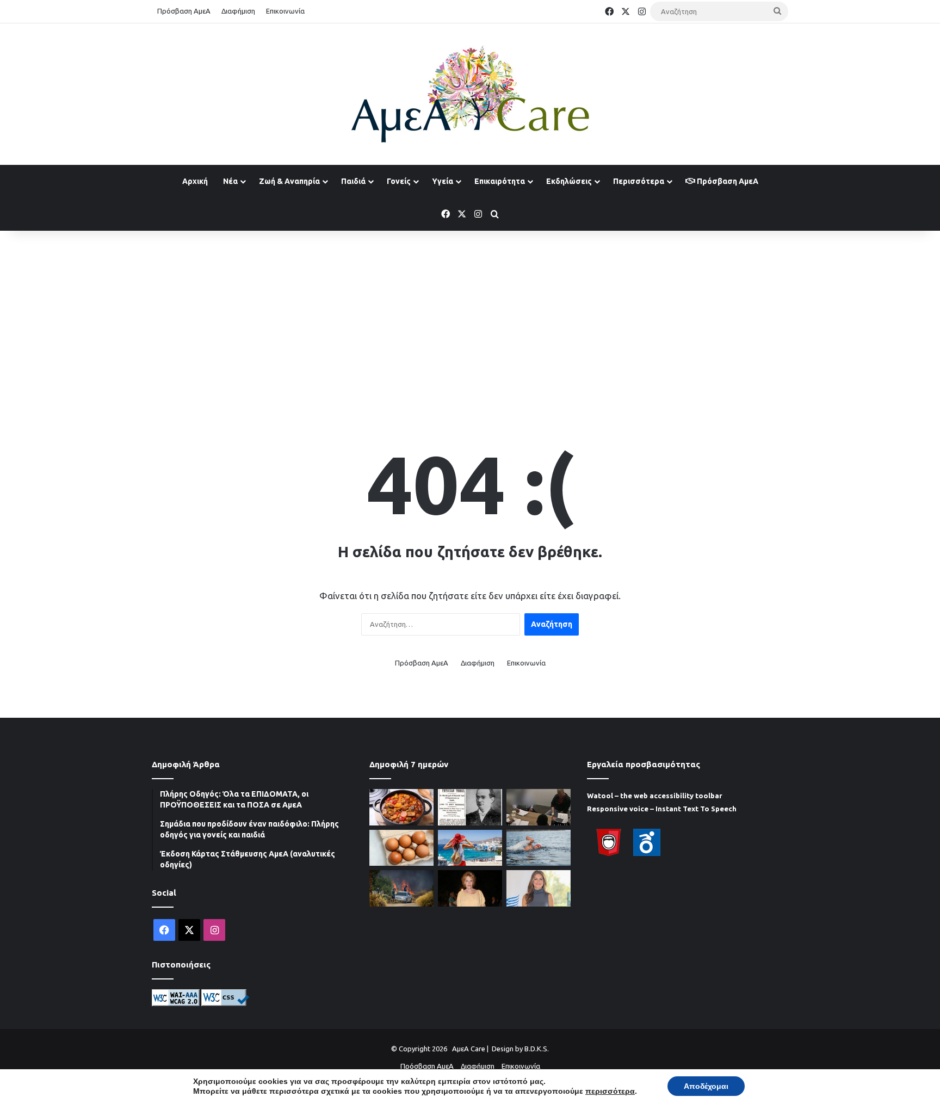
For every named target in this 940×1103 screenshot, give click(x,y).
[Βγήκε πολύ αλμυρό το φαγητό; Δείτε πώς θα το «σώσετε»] (401, 807)
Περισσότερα (638, 181)
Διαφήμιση (238, 11)
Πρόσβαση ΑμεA (726, 181)
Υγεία (442, 181)
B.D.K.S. (536, 1048)
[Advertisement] (470, 318)
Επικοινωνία (285, 11)
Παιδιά (353, 181)
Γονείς (399, 181)
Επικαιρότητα (499, 181)
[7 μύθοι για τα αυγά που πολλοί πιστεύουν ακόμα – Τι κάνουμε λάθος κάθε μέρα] (401, 848)
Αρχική (195, 181)
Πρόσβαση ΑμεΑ (184, 11)
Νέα (230, 181)
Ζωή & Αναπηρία (289, 181)
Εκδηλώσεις (569, 181)
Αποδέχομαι (706, 1086)
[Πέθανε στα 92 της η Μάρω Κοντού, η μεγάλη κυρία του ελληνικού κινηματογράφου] (470, 888)
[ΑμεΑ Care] (470, 94)
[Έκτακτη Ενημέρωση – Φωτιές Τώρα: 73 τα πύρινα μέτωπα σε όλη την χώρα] (401, 888)
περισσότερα (610, 1091)
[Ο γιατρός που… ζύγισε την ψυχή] (470, 807)
